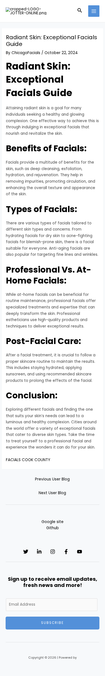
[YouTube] (79, 551)
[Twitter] (25, 551)
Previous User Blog (52, 479)
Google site (52, 521)
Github (52, 528)
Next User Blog (52, 493)
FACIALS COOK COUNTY (28, 460)
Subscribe (52, 623)
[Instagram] (52, 551)
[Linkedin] (39, 551)
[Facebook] (66, 551)
